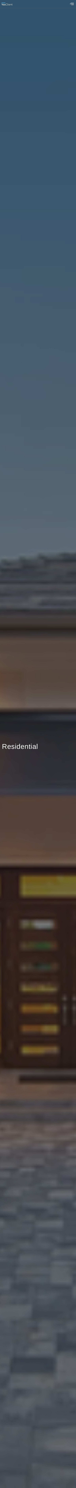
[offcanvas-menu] (72, 4)
